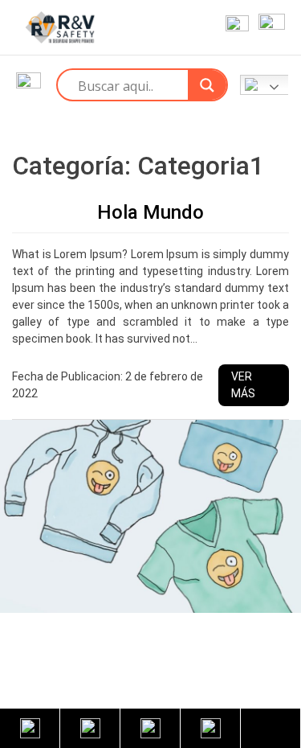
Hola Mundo (150, 212)
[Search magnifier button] (207, 85)
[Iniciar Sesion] (234, 27)
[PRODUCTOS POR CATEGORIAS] (28, 85)
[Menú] (268, 27)
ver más (243, 385)
